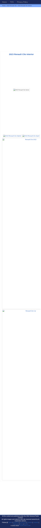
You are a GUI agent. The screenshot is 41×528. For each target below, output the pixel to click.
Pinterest (16, 522)
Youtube (29, 522)
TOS (12, 2)
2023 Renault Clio (12, 5)
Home (4, 2)
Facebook (23, 522)
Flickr (21, 524)
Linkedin (35, 522)
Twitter (10, 522)
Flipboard (16, 524)
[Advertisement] (20, 29)
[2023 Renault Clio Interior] (21, 90)
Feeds (26, 524)
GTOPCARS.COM (24, 525)
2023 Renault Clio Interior (21, 54)
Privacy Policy (22, 2)
